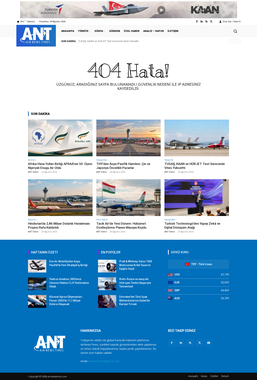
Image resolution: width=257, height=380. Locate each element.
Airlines (32, 160)
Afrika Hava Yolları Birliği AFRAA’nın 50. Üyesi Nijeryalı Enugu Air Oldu (60, 165)
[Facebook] (197, 21)
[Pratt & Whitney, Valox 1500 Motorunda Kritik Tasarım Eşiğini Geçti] (107, 266)
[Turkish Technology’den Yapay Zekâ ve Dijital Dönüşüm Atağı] (196, 197)
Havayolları (101, 160)
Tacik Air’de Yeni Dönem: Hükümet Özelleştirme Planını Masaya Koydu (121, 225)
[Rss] (206, 21)
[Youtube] (208, 342)
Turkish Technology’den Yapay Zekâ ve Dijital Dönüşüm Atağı (192, 225)
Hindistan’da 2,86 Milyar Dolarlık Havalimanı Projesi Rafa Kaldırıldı (113, 41)
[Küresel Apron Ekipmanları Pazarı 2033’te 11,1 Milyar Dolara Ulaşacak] (37, 301)
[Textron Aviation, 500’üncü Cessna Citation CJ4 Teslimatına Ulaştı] (37, 283)
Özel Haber (102, 219)
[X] (199, 342)
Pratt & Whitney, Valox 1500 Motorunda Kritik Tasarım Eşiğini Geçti (135, 265)
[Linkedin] (201, 21)
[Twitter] (211, 21)
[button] (235, 31)
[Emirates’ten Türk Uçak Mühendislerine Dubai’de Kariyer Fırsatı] (107, 301)
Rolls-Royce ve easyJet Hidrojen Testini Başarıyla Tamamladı (135, 283)
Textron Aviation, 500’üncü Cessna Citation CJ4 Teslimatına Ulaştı (69, 283)
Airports (32, 219)
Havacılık (168, 160)
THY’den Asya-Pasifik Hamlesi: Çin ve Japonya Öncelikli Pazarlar (123, 165)
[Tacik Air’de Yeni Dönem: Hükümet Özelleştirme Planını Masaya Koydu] (128, 197)
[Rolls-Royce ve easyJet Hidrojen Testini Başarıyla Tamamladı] (107, 283)
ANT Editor (33, 171)
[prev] (232, 41)
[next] (238, 41)
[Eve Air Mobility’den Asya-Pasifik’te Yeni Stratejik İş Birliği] (37, 266)
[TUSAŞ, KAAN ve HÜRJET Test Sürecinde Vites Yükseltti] (196, 138)
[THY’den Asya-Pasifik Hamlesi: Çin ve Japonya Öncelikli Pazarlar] (128, 138)
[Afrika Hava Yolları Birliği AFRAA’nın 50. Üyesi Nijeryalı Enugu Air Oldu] (60, 138)
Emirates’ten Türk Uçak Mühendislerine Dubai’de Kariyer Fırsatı (134, 300)
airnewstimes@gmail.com (104, 361)
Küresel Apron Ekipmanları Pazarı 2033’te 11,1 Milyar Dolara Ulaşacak (65, 300)
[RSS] (190, 342)
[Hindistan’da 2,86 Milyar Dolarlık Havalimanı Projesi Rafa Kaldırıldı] (60, 197)
